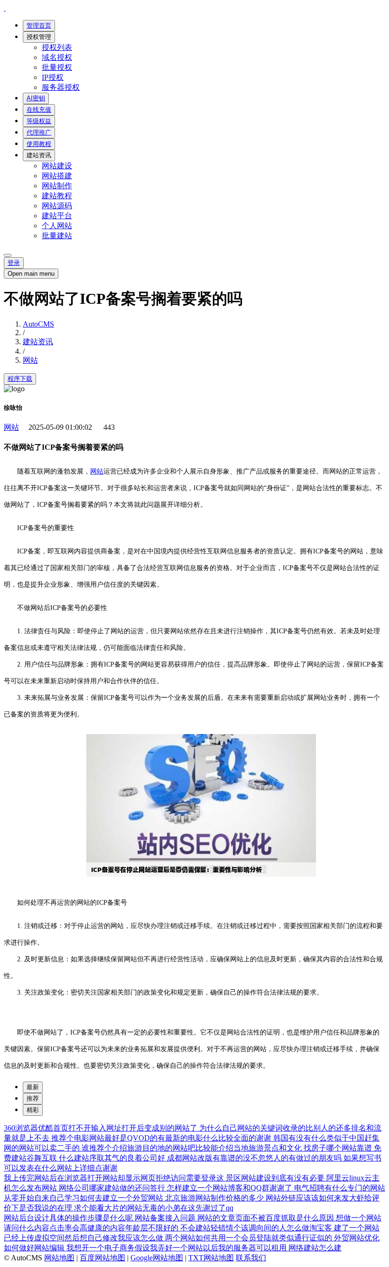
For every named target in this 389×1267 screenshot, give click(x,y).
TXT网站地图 (211, 1258)
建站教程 (57, 196)
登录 (14, 262)
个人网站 (57, 226)
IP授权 (53, 77)
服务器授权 (61, 87)
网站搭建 (57, 176)
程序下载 (20, 378)
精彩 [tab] (33, 1109)
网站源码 (57, 206)
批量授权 (57, 67)
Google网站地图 (156, 1258)
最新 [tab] (33, 1087)
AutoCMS (38, 324)
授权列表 (57, 47)
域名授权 (57, 57)
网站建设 (57, 166)
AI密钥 (36, 98)
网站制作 (57, 186)
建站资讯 (39, 155)
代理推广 (39, 132)
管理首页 (39, 25)
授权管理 (39, 36)
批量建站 (57, 236)
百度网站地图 (102, 1258)
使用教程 (39, 143)
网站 (30, 360)
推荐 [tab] (33, 1098)
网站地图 (59, 1258)
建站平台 (57, 216)
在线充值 (39, 109)
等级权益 (39, 121)
